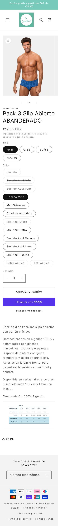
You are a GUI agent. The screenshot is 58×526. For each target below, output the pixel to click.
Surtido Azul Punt (21, 189)
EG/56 (44, 149)
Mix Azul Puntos (18, 254)
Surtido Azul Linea (19, 246)
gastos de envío (36, 134)
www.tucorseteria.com (26, 503)
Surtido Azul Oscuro (21, 238)
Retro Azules (17, 263)
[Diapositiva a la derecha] (36, 102)
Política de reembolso (35, 508)
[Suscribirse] (47, 475)
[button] (7, 20)
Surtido (14, 172)
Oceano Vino (15, 197)
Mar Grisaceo (16, 205)
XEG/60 (12, 157)
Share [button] (10, 438)
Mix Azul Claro (19, 222)
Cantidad (8, 271)
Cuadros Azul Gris (19, 213)
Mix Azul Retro (17, 230)
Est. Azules (43, 263)
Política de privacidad (31, 513)
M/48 (10, 149)
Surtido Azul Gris (20, 181)
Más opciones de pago (29, 310)
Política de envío (44, 519)
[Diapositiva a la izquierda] (21, 102)
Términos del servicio (20, 519)
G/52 (26, 149)
